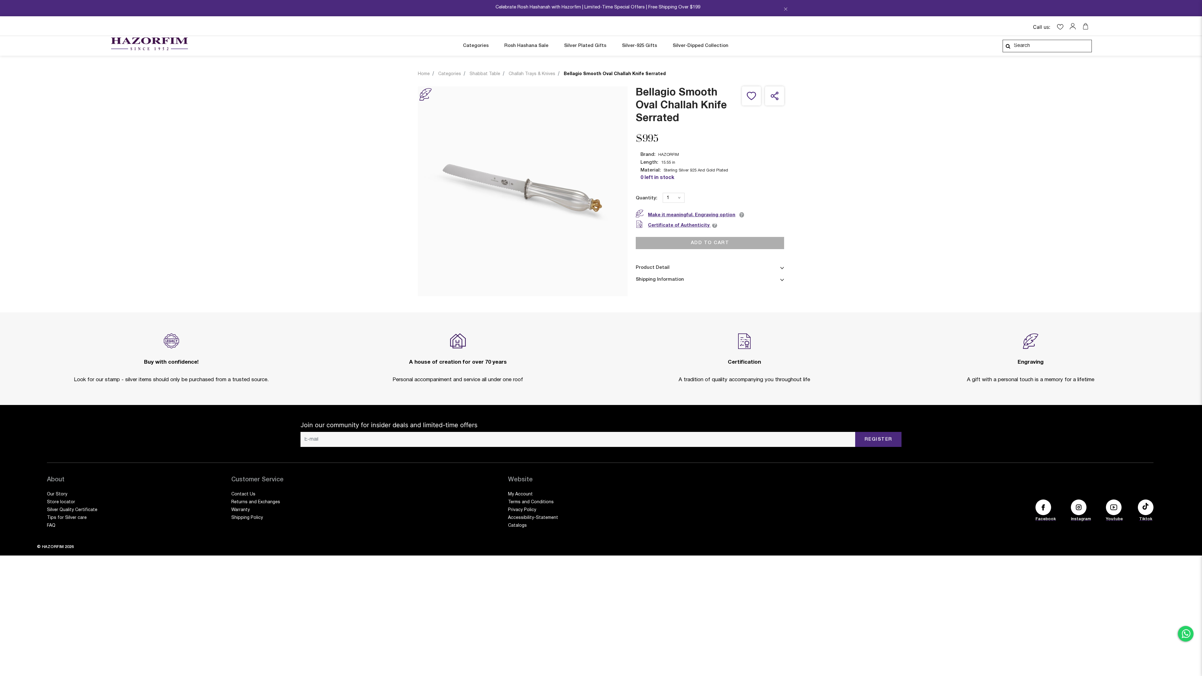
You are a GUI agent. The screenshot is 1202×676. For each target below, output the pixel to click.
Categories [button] (476, 46)
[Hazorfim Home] (149, 44)
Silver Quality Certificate (72, 510)
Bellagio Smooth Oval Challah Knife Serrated (615, 74)
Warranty (240, 510)
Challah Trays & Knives (532, 74)
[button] (1074, 26)
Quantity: (646, 198)
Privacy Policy (522, 510)
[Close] (786, 9)
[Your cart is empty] (1085, 26)
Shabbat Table (485, 74)
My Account (520, 494)
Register (878, 439)
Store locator (61, 502)
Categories (449, 74)
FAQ (51, 526)
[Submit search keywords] (1008, 46)
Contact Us (243, 494)
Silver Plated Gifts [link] (585, 46)
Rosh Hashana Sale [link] (526, 46)
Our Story (57, 494)
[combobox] (1047, 46)
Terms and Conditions (531, 502)
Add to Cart (710, 243)
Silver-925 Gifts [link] (639, 46)
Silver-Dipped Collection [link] (700, 46)
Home (424, 74)
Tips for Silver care (67, 518)
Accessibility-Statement (533, 518)
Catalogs (517, 526)
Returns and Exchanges (255, 502)
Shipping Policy (247, 518)
